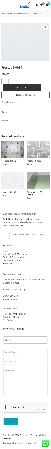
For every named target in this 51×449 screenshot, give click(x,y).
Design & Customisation (14, 257)
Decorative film (22, 14)
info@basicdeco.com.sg (14, 289)
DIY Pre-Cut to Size (11, 260)
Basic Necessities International (28, 234)
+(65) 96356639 (10, 296)
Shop (5, 251)
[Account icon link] (37, 5)
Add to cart (22, 87)
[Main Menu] (4, 5)
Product (11, 14)
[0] (41, 4)
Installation (8, 263)
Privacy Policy (32, 443)
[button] (45, 27)
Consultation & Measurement (16, 254)
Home (4, 14)
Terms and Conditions (13, 443)
